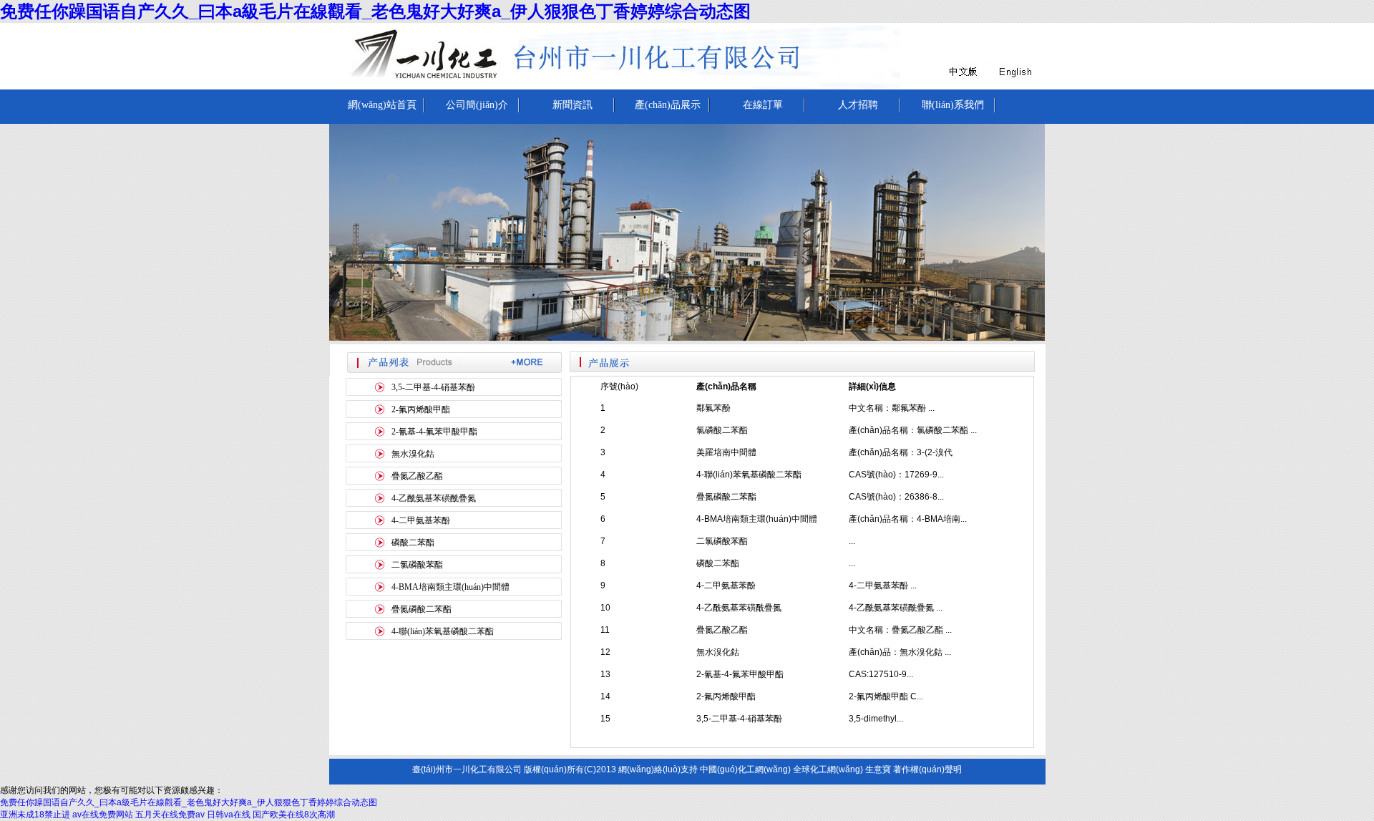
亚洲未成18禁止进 (35, 815)
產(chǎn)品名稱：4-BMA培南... (908, 519)
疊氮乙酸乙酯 (417, 476)
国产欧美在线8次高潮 (294, 815)
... (852, 541)
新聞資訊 (572, 104)
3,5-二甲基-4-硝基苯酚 (433, 387)
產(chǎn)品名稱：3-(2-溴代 (900, 452)
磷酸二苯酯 (412, 543)
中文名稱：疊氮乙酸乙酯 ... (900, 630)
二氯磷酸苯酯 (417, 565)
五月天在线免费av (170, 815)
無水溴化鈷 (412, 454)
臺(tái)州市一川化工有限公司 (467, 769)
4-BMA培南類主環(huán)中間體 (450, 587)
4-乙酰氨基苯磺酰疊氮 (433, 498)
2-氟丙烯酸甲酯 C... (886, 696)
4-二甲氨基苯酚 (420, 520)
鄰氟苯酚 (713, 408)
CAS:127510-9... (881, 674)
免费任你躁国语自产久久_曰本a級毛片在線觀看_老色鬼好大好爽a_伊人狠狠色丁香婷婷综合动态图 (375, 11)
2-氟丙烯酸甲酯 (420, 409)
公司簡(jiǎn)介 (477, 104)
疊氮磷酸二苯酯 (421, 609)
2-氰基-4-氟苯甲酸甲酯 (434, 432)
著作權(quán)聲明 (927, 769)
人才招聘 (858, 104)
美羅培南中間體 (726, 452)
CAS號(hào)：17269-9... (896, 475)
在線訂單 (763, 104)
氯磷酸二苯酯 (722, 430)
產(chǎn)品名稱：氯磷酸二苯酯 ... (913, 430)
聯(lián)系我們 (953, 104)
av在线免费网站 (102, 815)
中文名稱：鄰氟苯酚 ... (892, 408)
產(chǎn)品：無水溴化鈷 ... (900, 652)
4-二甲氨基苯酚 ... (883, 585)
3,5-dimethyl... (876, 719)
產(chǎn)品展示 (668, 104)
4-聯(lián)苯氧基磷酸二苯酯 (442, 631)
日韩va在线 (228, 815)
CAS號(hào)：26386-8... (896, 497)
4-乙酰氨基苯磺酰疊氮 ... (895, 608)
